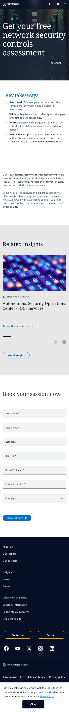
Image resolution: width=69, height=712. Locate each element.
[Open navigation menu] (65, 4)
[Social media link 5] (52, 648)
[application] (34, 697)
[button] (17, 664)
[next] (64, 342)
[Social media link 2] (17, 648)
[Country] (34, 498)
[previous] (56, 342)
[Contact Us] (58, 4)
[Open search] (50, 4)
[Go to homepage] (11, 4)
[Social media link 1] (6, 648)
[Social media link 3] (29, 648)
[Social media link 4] (40, 648)
